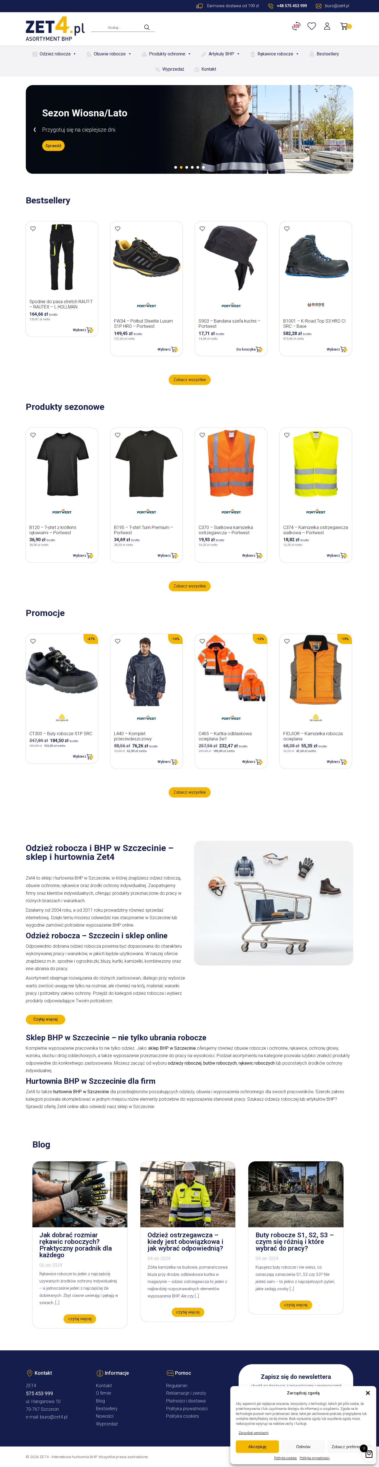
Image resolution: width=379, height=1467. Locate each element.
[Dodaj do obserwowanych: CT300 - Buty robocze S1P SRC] (33, 641)
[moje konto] (327, 26)
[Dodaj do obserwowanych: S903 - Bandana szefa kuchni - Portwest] (202, 228)
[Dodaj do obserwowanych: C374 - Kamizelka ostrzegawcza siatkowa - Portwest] (286, 435)
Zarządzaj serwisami (254, 1433)
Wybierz (79, 330)
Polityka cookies (285, 1458)
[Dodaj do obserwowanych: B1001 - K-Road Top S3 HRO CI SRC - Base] (286, 228)
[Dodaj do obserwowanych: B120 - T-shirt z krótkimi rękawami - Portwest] (33, 435)
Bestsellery (328, 54)
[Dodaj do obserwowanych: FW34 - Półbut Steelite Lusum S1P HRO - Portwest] (117, 228)
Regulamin (176, 1385)
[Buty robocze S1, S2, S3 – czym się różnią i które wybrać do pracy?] (295, 1225)
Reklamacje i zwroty (186, 1393)
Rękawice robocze (275, 54)
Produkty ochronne (167, 54)
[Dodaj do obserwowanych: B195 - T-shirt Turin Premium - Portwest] (117, 435)
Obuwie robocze (110, 54)
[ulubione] (312, 26)
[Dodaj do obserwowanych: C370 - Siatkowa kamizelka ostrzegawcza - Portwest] (202, 435)
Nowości (104, 1416)
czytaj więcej (80, 1319)
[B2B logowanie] (297, 26)
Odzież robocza (55, 54)
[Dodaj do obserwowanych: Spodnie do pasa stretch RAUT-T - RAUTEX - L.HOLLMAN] (33, 228)
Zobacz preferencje (349, 1446)
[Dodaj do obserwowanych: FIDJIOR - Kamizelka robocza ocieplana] (286, 641)
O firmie (103, 1393)
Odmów (303, 1446)
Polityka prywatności (315, 1458)
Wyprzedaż (173, 69)
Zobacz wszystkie (189, 379)
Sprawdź (53, 145)
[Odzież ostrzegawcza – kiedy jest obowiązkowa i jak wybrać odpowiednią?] (187, 1225)
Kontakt (208, 69)
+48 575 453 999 (292, 6)
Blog (100, 1401)
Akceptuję (257, 1446)
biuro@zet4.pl (53, 1417)
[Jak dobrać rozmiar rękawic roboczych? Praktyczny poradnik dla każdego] (79, 1225)
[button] (368, 1393)
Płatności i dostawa (186, 1401)
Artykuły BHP (221, 54)
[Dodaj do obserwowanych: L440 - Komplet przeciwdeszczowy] (117, 641)
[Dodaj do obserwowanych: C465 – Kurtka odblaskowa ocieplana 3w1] (202, 641)
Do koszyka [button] (246, 349)
